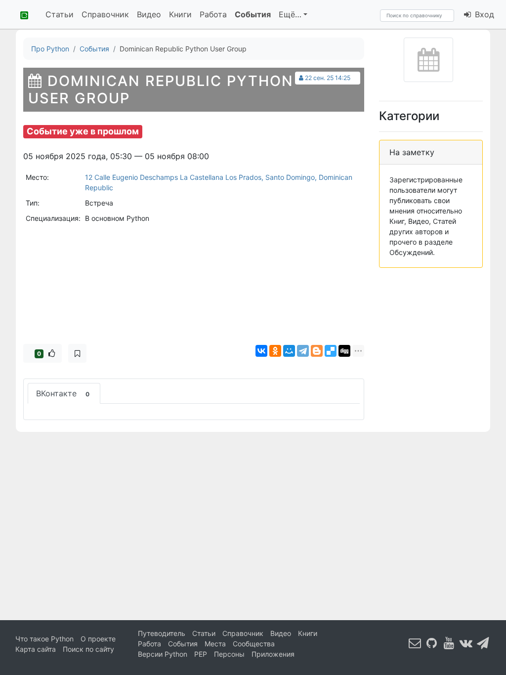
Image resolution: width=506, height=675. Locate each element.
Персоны (229, 654)
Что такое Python (44, 638)
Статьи (59, 14)
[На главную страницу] (21, 14)
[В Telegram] (483, 643)
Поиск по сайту (88, 649)
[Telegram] (303, 351)
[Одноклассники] (275, 351)
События (253, 14)
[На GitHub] (432, 643)
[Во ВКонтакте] (466, 643)
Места (215, 643)
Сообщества (254, 643)
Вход (483, 14)
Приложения (273, 654)
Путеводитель (161, 633)
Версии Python (162, 654)
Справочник (105, 14)
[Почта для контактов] (415, 643)
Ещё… (290, 14)
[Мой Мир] (289, 351)
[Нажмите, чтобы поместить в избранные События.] (77, 353)
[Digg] (344, 351)
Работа (213, 14)
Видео (149, 14)
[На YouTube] (449, 643)
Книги (180, 14)
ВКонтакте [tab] (62, 393)
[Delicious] (331, 351)
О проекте (98, 638)
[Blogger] (317, 351)
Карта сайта (35, 649)
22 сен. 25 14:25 (327, 78)
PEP (200, 654)
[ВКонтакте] (261, 351)
